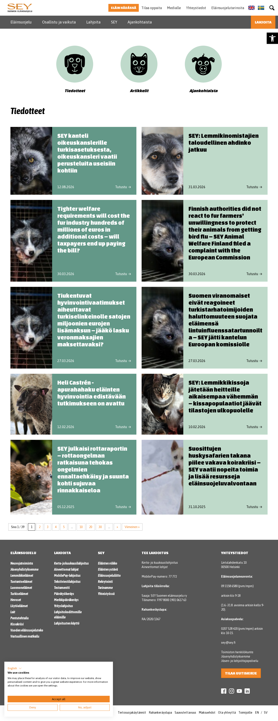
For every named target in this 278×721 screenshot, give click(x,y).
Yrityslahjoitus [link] (63, 606)
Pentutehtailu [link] (19, 618)
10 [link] (81, 527)
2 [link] (39, 527)
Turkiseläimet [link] (19, 594)
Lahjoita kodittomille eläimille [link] (68, 614)
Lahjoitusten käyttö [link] (66, 623)
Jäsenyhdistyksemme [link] (24, 569)
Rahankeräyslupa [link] (160, 712)
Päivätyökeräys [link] (64, 594)
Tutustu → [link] (123, 187)
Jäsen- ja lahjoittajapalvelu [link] (239, 661)
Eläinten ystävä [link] (108, 569)
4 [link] (55, 527)
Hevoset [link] (15, 600)
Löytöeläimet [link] (19, 606)
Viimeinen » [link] (132, 527)
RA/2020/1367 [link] (151, 619)
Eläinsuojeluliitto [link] (109, 575)
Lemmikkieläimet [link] (21, 575)
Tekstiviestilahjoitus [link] (67, 581)
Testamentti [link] (62, 588)
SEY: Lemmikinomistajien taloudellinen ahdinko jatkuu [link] (224, 142)
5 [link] (64, 527)
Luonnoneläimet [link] (21, 588)
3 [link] (47, 527)
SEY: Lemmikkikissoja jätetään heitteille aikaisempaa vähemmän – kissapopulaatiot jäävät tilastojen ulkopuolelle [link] (225, 396)
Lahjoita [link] (93, 22)
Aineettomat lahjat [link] (66, 569)
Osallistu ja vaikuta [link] (59, 22)
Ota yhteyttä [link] (227, 712)
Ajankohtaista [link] (140, 22)
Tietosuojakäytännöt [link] (132, 712)
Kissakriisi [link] (17, 624)
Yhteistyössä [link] (106, 594)
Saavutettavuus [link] (185, 712)
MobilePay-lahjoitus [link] (67, 575)
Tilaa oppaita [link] (151, 8)
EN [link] (257, 712)
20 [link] (90, 527)
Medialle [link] (174, 8)
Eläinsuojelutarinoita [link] (227, 8)
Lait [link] (12, 612)
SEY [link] (114, 22)
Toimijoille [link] (245, 712)
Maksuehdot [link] (207, 712)
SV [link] (266, 712)
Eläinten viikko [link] (107, 563)
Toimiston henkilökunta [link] (237, 652)
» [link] (117, 527)
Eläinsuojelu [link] (21, 22)
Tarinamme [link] (105, 588)
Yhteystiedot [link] (196, 8)
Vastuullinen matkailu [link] (24, 636)
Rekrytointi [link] (105, 581)
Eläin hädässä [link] (123, 8)
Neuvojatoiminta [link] (21, 563)
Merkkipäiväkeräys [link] (66, 600)
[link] (272, 38)
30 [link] (100, 527)
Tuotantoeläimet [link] (21, 581)
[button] (15, 668)
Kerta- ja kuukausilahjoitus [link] (71, 563)
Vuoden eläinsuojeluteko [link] (26, 630)
